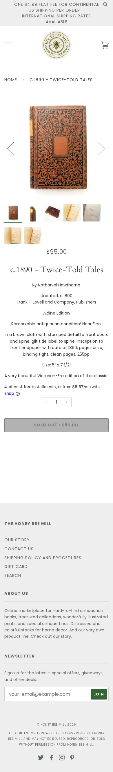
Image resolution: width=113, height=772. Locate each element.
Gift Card (16, 566)
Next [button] (98, 148)
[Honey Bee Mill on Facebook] (51, 758)
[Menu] (8, 45)
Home (10, 80)
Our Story (17, 540)
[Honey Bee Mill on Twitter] (41, 758)
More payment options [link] (56, 456)
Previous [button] (14, 148)
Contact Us (19, 549)
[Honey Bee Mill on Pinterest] (72, 758)
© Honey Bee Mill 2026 (56, 724)
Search (12, 575)
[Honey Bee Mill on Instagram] (62, 758)
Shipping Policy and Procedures (42, 558)
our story (62, 636)
